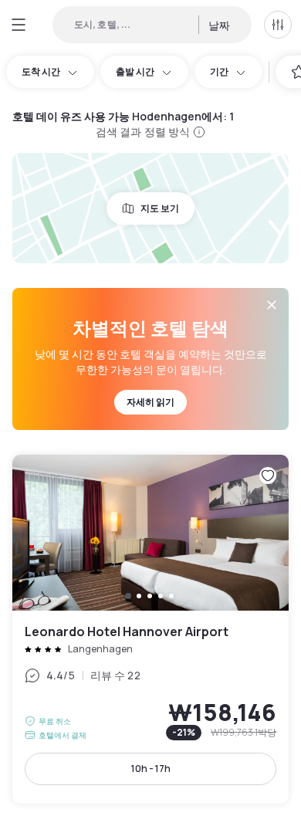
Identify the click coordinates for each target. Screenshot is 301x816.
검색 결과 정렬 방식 (143, 131)
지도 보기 (159, 208)
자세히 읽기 (150, 401)
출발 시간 (135, 71)
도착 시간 (41, 71)
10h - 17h (151, 768)
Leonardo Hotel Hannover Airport (150, 629)
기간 (219, 71)
